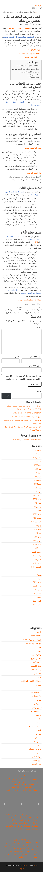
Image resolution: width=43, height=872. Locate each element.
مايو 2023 (38, 533)
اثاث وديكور (37, 662)
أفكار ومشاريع (36, 658)
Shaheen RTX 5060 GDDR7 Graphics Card (27, 413)
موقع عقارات (37, 760)
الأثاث (36, 242)
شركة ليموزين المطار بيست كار (30, 53)
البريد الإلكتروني (35, 356)
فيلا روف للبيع (25, 820)
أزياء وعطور (37, 655)
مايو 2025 (38, 469)
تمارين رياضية (36, 707)
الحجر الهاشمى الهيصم (33, 57)
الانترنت (39, 677)
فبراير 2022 (37, 586)
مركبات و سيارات (35, 749)
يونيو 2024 (38, 484)
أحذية (40, 647)
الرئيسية (38, 12)
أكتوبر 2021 (37, 601)
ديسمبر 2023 (37, 507)
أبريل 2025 (38, 473)
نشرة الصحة (37, 764)
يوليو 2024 (38, 480)
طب (40, 730)
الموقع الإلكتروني (35, 365)
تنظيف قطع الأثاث (33, 75)
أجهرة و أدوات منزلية (34, 643)
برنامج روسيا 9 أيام (23, 829)
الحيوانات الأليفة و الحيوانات (31, 681)
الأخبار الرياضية (36, 673)
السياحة (39, 685)
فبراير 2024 (37, 499)
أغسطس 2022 (36, 567)
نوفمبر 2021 (37, 597)
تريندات (38, 5)
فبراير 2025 (37, 476)
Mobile (39, 632)
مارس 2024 (37, 495)
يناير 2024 (38, 503)
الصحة (39, 689)
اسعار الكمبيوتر (36, 666)
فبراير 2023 (37, 544)
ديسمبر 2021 (37, 593)
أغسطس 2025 (36, 461)
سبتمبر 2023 (37, 518)
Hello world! (16, 440)
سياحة (39, 723)
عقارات (39, 734)
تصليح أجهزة (37, 704)
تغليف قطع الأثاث (33, 77)
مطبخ (39, 753)
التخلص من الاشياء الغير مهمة (29, 72)
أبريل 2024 (38, 491)
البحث (39, 391)
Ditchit (32, 621)
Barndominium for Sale (37, 612)
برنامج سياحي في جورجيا (23, 826)
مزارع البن (23, 781)
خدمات (39, 715)
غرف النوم (38, 738)
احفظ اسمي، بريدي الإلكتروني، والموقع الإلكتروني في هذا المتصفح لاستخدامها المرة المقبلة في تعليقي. (22, 377)
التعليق (38, 327)
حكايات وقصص (36, 711)
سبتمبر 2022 (37, 563)
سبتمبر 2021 (37, 605)
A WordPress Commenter (33, 440)
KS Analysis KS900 (12, 851)
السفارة (4, 621)
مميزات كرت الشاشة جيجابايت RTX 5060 (27, 417)
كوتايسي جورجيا (28, 784)
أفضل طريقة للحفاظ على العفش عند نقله (25, 69)
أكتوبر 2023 (37, 514)
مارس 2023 (37, 541)
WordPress (23, 866)
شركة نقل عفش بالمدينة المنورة (30, 300)
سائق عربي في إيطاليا (24, 787)
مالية (40, 745)
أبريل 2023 (38, 537)
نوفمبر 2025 (37, 450)
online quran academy (26, 621)
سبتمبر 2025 (37, 458)
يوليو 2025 (38, 465)
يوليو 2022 (38, 571)
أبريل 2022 (38, 578)
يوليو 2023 (38, 525)
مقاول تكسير (23, 823)
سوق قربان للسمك (10, 621)
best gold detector (23, 849)
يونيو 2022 (38, 575)
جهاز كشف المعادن (25, 817)
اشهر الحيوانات (36, 670)
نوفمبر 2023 (37, 510)
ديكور (39, 719)
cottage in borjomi (13, 790)
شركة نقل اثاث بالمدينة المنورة (20, 28)
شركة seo (25, 814)
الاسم (17, 356)
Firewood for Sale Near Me (6, 612)
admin (26, 24)
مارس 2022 (37, 582)
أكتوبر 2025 (37, 454)
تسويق (39, 700)
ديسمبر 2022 (37, 552)
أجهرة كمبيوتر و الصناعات (32, 640)
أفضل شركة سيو (18, 621)
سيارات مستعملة (35, 726)
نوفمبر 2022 (37, 556)
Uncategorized (31, 304)
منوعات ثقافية (36, 757)
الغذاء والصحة (36, 692)
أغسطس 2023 (36, 522)
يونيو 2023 (38, 529)
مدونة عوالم (38, 621)
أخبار (25, 304)
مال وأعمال (37, 741)
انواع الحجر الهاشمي (34, 49)
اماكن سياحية (37, 696)
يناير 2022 (38, 590)
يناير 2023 (38, 548)
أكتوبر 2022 (37, 559)
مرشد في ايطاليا (25, 854)
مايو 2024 (38, 488)
